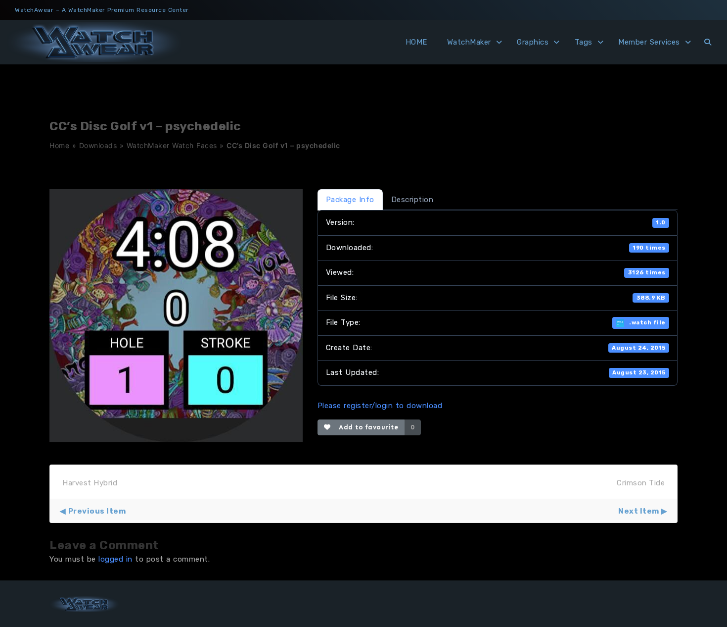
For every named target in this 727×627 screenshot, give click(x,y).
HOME (416, 42)
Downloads (98, 145)
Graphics (532, 42)
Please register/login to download (380, 405)
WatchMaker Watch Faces (172, 145)
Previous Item (97, 511)
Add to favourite (366, 427)
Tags (583, 42)
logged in (115, 559)
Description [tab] (412, 199)
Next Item (638, 511)
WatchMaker (469, 42)
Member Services (649, 42)
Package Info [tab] (350, 199)
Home (59, 145)
